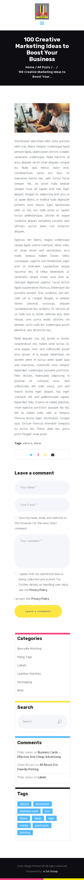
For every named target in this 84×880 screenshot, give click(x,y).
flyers (23, 818)
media (24, 825)
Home (29, 67)
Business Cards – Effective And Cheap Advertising (39, 755)
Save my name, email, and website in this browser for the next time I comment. (40, 523)
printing (25, 832)
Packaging (24, 682)
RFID (20, 690)
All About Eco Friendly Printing (37, 767)
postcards (42, 825)
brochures (42, 804)
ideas (37, 443)
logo (51, 818)
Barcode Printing (29, 648)
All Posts (43, 67)
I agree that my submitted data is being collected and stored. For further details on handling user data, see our (43, 582)
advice (27, 443)
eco (47, 811)
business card (29, 811)
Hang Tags (24, 657)
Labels (22, 665)
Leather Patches (29, 673)
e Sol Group (50, 871)
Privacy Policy (38, 590)
